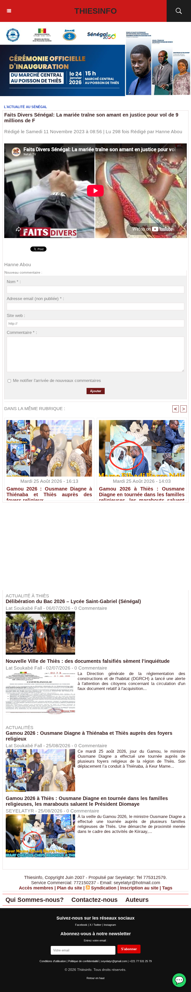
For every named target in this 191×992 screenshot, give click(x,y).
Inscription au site (139, 887)
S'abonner (129, 949)
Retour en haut (95, 978)
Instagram (110, 924)
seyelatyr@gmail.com (114, 961)
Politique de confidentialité (83, 961)
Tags (167, 887)
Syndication (103, 887)
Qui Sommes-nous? (34, 899)
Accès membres (36, 887)
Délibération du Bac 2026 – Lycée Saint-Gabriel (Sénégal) (73, 601)
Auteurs (137, 899)
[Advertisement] (44, 550)
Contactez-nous (94, 899)
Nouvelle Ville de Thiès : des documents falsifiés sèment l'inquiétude (88, 661)
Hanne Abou (168, 131)
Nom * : (14, 281)
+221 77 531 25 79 (140, 961)
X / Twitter (96, 924)
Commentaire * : (22, 332)
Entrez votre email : (95, 940)
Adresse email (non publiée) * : (35, 298)
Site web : (16, 315)
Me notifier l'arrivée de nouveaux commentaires (57, 380)
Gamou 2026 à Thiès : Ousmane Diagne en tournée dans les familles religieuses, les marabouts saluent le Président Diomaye (142, 492)
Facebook (81, 924)
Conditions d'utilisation (53, 961)
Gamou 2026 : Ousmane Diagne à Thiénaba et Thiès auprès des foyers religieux (49, 492)
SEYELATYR (20, 810)
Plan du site (69, 887)
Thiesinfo (95, 10)
